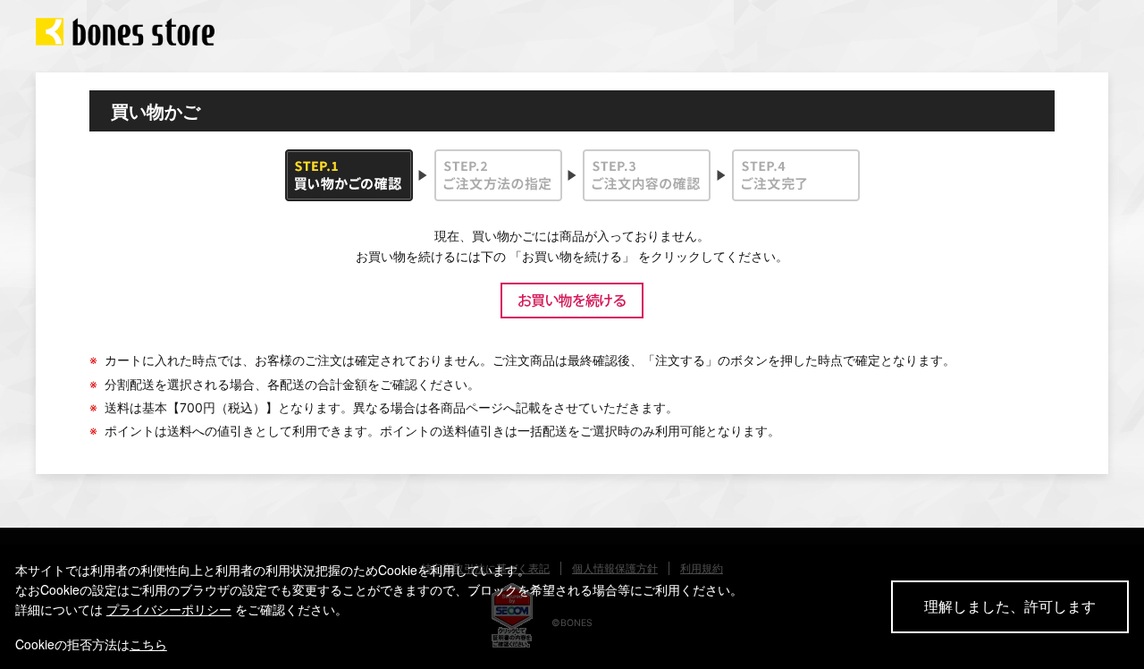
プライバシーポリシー (168, 609)
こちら (148, 644)
